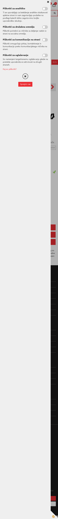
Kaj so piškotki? (9, 69)
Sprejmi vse (25, 84)
